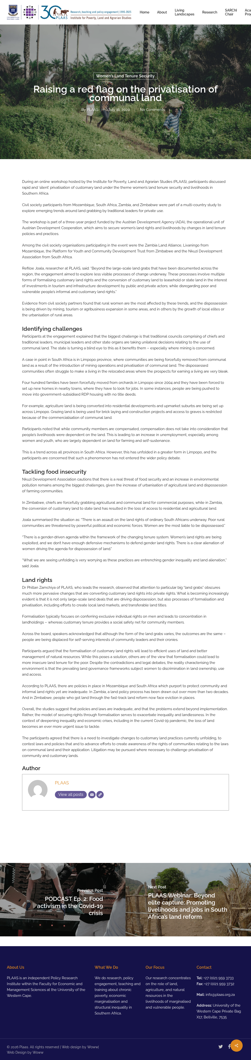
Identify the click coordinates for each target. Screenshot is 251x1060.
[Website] (100, 794)
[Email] (92, 794)
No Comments (152, 109)
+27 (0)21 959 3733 (218, 978)
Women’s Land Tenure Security (125, 76)
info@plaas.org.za (220, 994)
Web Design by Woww (25, 1052)
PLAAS (92, 109)
